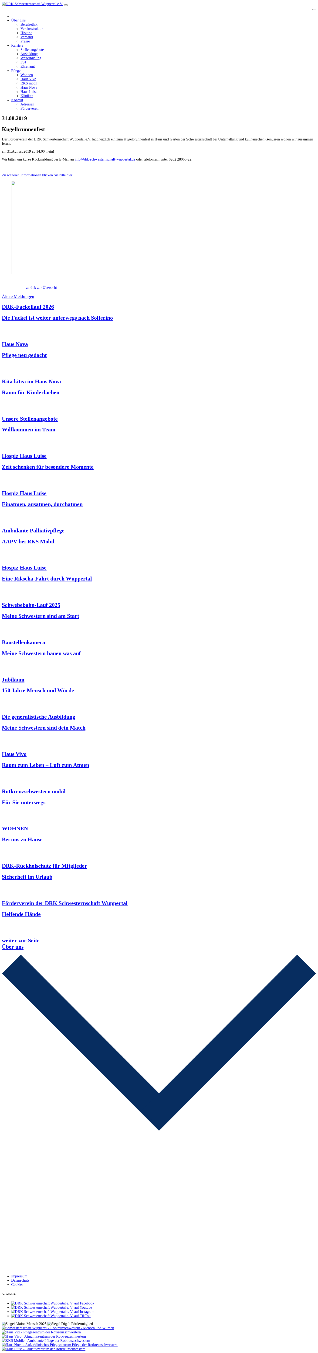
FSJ (23, 62)
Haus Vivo (28, 79)
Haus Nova (28, 87)
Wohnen (26, 75)
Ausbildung (29, 54)
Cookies (17, 1285)
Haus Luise (28, 92)
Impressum (19, 1276)
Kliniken (26, 96)
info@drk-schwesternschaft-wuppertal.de (105, 159)
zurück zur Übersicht (41, 288)
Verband (26, 37)
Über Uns (18, 20)
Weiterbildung (30, 58)
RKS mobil (28, 83)
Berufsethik (28, 24)
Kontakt (17, 100)
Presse (25, 41)
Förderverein (29, 108)
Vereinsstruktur (31, 29)
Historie (26, 33)
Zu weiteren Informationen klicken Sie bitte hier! (37, 175)
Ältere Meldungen (18, 296)
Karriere (17, 45)
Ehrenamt (27, 66)
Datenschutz (20, 1280)
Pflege (15, 71)
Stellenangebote (32, 50)
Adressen (27, 104)
